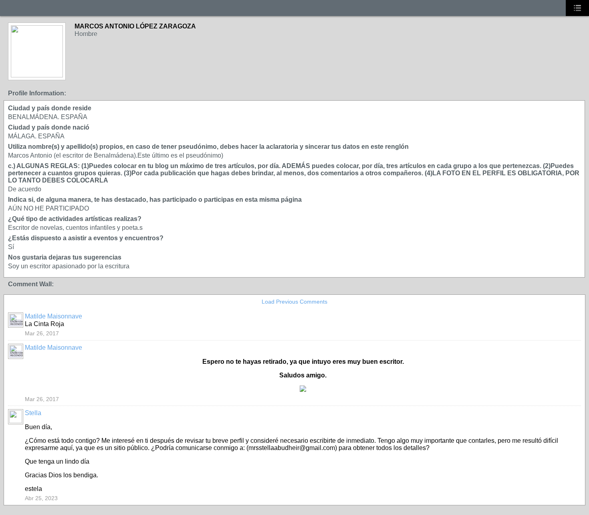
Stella (33, 413)
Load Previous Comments (294, 301)
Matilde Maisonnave (53, 316)
